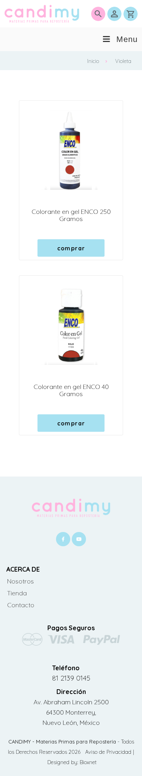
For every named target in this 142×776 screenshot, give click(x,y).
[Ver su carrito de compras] (130, 14)
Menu (127, 39)
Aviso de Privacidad (109, 752)
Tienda (17, 593)
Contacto (20, 605)
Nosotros (20, 581)
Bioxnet (88, 762)
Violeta (123, 61)
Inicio (93, 61)
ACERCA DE (23, 569)
